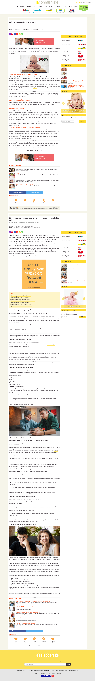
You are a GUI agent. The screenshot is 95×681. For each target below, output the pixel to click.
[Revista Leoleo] (82, 48)
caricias (35, 88)
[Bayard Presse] (46, 675)
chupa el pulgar (18, 135)
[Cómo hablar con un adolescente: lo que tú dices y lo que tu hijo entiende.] (12, 169)
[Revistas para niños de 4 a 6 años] (37, 10)
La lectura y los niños (20, 173)
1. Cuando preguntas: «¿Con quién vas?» (21, 296)
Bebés (35, 6)
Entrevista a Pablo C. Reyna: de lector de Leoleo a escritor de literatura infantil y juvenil (76, 81)
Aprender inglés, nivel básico (66, 56)
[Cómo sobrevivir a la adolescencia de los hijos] (12, 625)
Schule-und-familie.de (61, 672)
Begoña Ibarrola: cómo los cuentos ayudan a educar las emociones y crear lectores (77, 68)
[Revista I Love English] (82, 60)
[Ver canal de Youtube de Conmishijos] (17, 33)
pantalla (56, 450)
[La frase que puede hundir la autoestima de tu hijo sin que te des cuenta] (64, 269)
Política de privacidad (38, 670)
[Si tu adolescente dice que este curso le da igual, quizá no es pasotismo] (64, 265)
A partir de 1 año (66, 40)
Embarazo (22, 6)
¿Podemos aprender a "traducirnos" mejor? (21, 306)
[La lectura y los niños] (12, 175)
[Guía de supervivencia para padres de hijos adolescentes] (12, 614)
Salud (70, 6)
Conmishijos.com (69, 672)
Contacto (53, 670)
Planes (76, 6)
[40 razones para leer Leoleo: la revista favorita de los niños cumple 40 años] (64, 73)
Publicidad (31, 670)
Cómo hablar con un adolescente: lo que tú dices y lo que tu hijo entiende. (31, 168)
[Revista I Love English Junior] (82, 56)
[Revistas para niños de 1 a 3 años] (26, 10)
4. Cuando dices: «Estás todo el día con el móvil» (23, 301)
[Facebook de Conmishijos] (15, 33)
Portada (11, 18)
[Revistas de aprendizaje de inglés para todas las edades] (72, 10)
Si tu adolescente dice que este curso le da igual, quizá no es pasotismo (77, 264)
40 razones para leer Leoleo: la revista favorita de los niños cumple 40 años (76, 72)
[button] (63, 103)
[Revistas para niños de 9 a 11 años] (60, 10)
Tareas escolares (61, 6)
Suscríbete (82, 121)
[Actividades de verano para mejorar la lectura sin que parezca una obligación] (64, 86)
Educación (51, 6)
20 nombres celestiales (74, 306)
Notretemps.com (52, 672)
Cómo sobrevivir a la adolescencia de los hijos (25, 623)
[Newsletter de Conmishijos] (19, 33)
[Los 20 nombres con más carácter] (73, 103)
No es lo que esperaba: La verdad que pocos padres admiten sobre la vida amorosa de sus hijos (76, 276)
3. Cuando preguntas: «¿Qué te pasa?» (20, 299)
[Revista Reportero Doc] (82, 52)
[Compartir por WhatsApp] (22, 33)
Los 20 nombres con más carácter (74, 111)
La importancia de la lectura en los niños (24, 184)
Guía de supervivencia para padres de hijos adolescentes (28, 612)
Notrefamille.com (32, 672)
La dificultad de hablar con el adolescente (24, 606)
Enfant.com (39, 672)
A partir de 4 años (66, 44)
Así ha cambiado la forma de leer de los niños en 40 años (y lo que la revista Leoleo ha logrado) (77, 76)
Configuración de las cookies (71, 670)
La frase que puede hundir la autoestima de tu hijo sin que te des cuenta (77, 268)
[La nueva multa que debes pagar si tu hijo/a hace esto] (64, 281)
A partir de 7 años (66, 48)
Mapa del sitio (47, 670)
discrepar (54, 506)
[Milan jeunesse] (53, 675)
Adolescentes (22, 214)
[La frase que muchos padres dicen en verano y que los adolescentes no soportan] (12, 603)
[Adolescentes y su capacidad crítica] (12, 619)
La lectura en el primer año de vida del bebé (25, 179)
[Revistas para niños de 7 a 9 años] (49, 10)
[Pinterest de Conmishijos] (12, 33)
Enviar (68, 664)
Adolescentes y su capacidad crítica (23, 617)
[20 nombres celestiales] (73, 298)
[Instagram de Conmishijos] (10, 33)
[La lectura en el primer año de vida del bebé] (12, 180)
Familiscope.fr (45, 672)
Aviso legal (25, 670)
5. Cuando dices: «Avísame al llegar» (20, 302)
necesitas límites (51, 344)
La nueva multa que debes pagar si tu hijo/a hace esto (77, 281)
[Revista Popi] (82, 40)
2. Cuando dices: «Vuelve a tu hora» (20, 297)
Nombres (29, 6)
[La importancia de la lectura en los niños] (12, 186)
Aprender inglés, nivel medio (66, 60)
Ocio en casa (43, 6)
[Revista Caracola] (82, 44)
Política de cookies (60, 670)
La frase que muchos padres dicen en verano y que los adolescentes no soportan (33, 601)
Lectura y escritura (23, 18)
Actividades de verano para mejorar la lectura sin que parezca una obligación (76, 86)
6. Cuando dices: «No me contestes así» (21, 304)
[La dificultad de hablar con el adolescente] (12, 608)
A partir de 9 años (66, 51)
